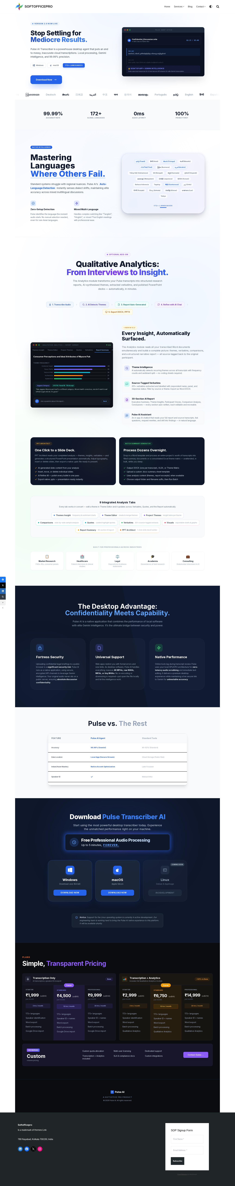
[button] (183, 6)
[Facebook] (26, 1149)
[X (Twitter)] (3, 585)
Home (167, 6)
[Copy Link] (3, 597)
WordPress (39, 1182)
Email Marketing (182, 1174)
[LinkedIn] (20, 1149)
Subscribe (177, 1161)
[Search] (217, 6)
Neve (17, 1182)
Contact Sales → (196, 1055)
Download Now (44, 79)
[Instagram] (39, 1149)
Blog (190, 6)
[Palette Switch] (210, 6)
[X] (33, 1149)
